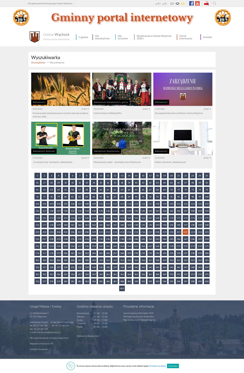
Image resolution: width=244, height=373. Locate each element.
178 (51, 225)
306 (73, 260)
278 (51, 253)
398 (193, 281)
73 (192, 189)
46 (178, 182)
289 (129, 253)
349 (200, 267)
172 (186, 217)
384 (94, 281)
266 (143, 246)
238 (122, 239)
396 (178, 281)
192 (150, 225)
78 (51, 196)
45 (171, 182)
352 (44, 274)
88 (122, 196)
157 (80, 217)
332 (80, 267)
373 (193, 274)
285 (101, 253)
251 (37, 246)
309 (94, 260)
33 (86, 182)
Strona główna (38, 62)
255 (65, 246)
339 (129, 267)
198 (193, 225)
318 (157, 260)
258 (87, 246)
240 (136, 239)
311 (108, 260)
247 (186, 239)
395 (171, 281)
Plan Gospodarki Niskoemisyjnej (139, 320)
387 (115, 281)
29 (58, 182)
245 (171, 239)
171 (178, 217)
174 (200, 217)
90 (136, 196)
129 (58, 210)
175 (207, 217)
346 (178, 267)
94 (164, 196)
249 (200, 239)
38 (122, 182)
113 (122, 203)
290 (136, 253)
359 (94, 274)
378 (51, 281)
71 (178, 189)
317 (150, 260)
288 (122, 253)
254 (58, 246)
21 (178, 175)
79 (58, 196)
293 (157, 253)
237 (115, 239)
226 (37, 239)
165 (136, 217)
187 (115, 225)
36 (108, 182)
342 (150, 267)
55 (65, 189)
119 (164, 203)
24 (199, 175)
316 (143, 260)
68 (157, 189)
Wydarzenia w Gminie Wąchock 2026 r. (154, 37)
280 (65, 253)
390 (136, 281)
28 (51, 182)
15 (136, 175)
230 (65, 239)
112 (115, 203)
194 (164, 225)
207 (80, 232)
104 (58, 203)
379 (58, 281)
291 (143, 253)
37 (115, 182)
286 (108, 253)
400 (207, 281)
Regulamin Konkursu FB (41, 344)
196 (178, 225)
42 (150, 182)
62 (115, 189)
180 (65, 225)
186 (108, 225)
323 (193, 260)
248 (193, 239)
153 (51, 217)
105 (65, 203)
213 (122, 232)
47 (185, 182)
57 (79, 189)
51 (37, 189)
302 (44, 260)
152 (44, 217)
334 (94, 267)
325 (207, 260)
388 (122, 281)
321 (178, 260)
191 (143, 225)
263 (122, 246)
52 (44, 189)
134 (94, 210)
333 (87, 267)
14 (129, 175)
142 (150, 210)
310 (101, 260)
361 (108, 274)
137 (115, 210)
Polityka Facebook (39, 349)
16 (143, 175)
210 (101, 232)
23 (192, 175)
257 (80, 246)
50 (206, 182)
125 (207, 203)
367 (150, 274)
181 (73, 225)
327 (44, 267)
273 (193, 246)
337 (115, 267)
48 (192, 182)
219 (164, 232)
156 (73, 217)
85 (101, 196)
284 (94, 253)
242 (150, 239)
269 (164, 246)
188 (122, 225)
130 (65, 210)
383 (87, 281)
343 (157, 267)
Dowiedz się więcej (157, 366)
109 (94, 203)
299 (200, 253)
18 (157, 175)
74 (199, 189)
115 (136, 203)
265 (136, 246)
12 (115, 175)
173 (193, 217)
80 (65, 196)
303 (51, 260)
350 (207, 267)
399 (200, 281)
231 (73, 239)
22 (185, 175)
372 (186, 274)
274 (200, 246)
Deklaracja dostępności (88, 336)
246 (178, 239)
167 (150, 217)
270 (171, 246)
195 (171, 225)
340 (136, 267)
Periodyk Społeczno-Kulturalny (138, 316)
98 (192, 196)
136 (108, 210)
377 (44, 281)
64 (129, 189)
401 (122, 288)
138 (122, 210)
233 (87, 239)
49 (199, 182)
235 (101, 239)
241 (143, 239)
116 (143, 203)
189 (129, 225)
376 (37, 281)
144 (164, 210)
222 (186, 232)
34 (93, 182)
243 (157, 239)
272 (186, 246)
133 (87, 210)
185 (101, 225)
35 (101, 182)
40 (136, 182)
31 (72, 182)
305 (65, 260)
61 (108, 189)
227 (44, 239)
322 (186, 260)
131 (73, 210)
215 (136, 232)
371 (178, 274)
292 (150, 253)
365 (136, 274)
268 (157, 246)
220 (171, 232)
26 (37, 182)
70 (171, 189)
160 (101, 217)
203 (51, 232)
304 (58, 260)
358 (87, 274)
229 (58, 239)
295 (171, 253)
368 (157, 274)
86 (108, 196)
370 (171, 274)
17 (150, 175)
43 (157, 182)
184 (94, 225)
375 (207, 274)
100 (207, 196)
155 (65, 217)
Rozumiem (172, 366)
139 (129, 210)
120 (171, 203)
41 (143, 182)
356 (73, 274)
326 (37, 267)
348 (193, 267)
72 (185, 189)
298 (193, 253)
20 (171, 175)
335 (101, 267)
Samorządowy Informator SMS (138, 313)
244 (164, 239)
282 (80, 253)
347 (186, 267)
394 (164, 281)
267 (150, 246)
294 (164, 253)
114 (129, 203)
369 (164, 274)
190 (136, 225)
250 (207, 239)
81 (72, 196)
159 (94, 217)
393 (157, 281)
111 (108, 203)
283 (87, 253)
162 (115, 217)
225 (207, 232)
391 (143, 281)
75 (206, 189)
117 (150, 203)
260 (101, 246)
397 (186, 281)
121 (178, 203)
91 (143, 196)
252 (44, 246)
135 (101, 210)
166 (143, 217)
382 (80, 281)
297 (186, 253)
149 (200, 210)
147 (186, 210)
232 (80, 239)
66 (143, 189)
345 (171, 267)
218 (157, 232)
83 (86, 196)
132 (80, 210)
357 (80, 274)
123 (193, 203)
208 (87, 232)
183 (87, 225)
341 (143, 267)
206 (73, 232)
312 (115, 260)
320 (171, 260)
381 (73, 281)
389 (129, 281)
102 (44, 203)
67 (150, 189)
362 (115, 274)
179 (58, 225)
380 (65, 281)
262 (115, 246)
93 (157, 196)
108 (87, 203)
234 (94, 239)
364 (129, 274)
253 (51, 246)
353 (51, 274)
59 (93, 189)
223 (193, 232)
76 (37, 196)
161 (108, 217)
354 (58, 274)
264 (129, 246)
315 (136, 260)
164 (129, 217)
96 (178, 196)
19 (164, 175)
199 (200, 225)
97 (185, 196)
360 (101, 274)
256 (73, 246)
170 (171, 217)
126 (37, 210)
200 (207, 225)
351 (37, 274)
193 (157, 225)
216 (143, 232)
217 (150, 232)
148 (193, 210)
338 (122, 267)
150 (207, 210)
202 (44, 232)
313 (122, 260)
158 (87, 217)
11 (108, 175)
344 (164, 267)
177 (44, 225)
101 (37, 203)
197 (186, 225)
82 (79, 196)
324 (200, 260)
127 (44, 210)
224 (200, 232)
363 (122, 274)
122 (186, 203)
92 (150, 196)
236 (108, 239)
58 (86, 189)
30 (65, 182)
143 (157, 210)
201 (37, 232)
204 (58, 232)
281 (73, 253)
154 (58, 217)
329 (58, 267)
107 (80, 203)
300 (207, 253)
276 (37, 253)
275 (207, 246)
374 (200, 274)
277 (44, 253)
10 (101, 175)
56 (72, 189)
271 (178, 246)
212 (115, 232)
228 (51, 239)
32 (79, 182)
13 (122, 175)
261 (108, 246)
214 (129, 232)
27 (44, 182)
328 (51, 267)
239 (129, 239)
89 (129, 196)
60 (101, 189)
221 (178, 232)
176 (37, 225)
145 (171, 210)
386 (108, 281)
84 (93, 196)
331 (73, 267)
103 (51, 203)
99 (199, 196)
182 (80, 225)
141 (143, 210)
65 (136, 189)
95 (171, 196)
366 (143, 274)
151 (37, 217)
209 (94, 232)
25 (206, 175)
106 (73, 203)
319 (164, 260)
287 (115, 253)
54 (58, 189)
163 (122, 217)
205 (65, 232)
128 (51, 210)
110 (101, 203)
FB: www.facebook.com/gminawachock (49, 338)
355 (65, 274)
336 (108, 267)
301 (37, 260)
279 (58, 253)
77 (44, 196)
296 (178, 253)
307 (80, 260)
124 (200, 203)
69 (164, 189)
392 (150, 281)
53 (51, 189)
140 (136, 210)
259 (94, 246)
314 (129, 260)
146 (178, 210)
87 (115, 196)
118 (157, 203)
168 (157, 217)
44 (164, 182)
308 (87, 260)
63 (122, 189)
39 (129, 182)
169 (164, 217)
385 (101, 281)
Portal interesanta (185, 37)
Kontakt (207, 37)
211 (108, 232)
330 (65, 267)
